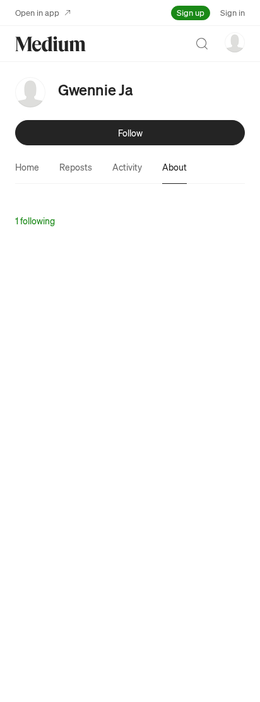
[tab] (27, 166)
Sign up (190, 12)
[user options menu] (235, 42)
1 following (35, 220)
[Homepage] (50, 44)
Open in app (37, 12)
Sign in (232, 12)
